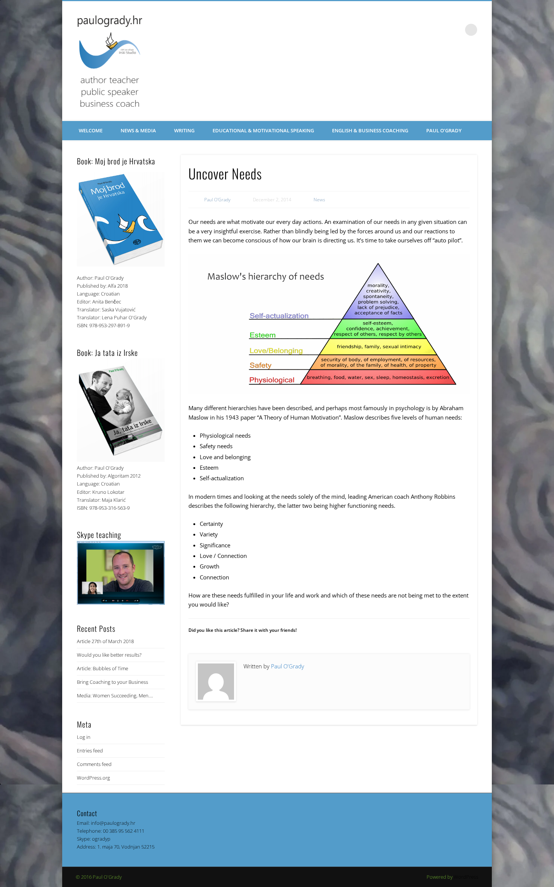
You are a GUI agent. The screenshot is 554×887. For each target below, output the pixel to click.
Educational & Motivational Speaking (263, 130)
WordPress (466, 876)
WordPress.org (93, 777)
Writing (184, 130)
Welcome (91, 130)
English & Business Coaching (370, 130)
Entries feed (90, 750)
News (319, 199)
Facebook (440, 30)
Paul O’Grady (444, 130)
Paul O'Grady (217, 199)
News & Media (138, 130)
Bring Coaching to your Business (112, 682)
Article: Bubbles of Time (102, 668)
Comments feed (94, 764)
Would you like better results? (109, 654)
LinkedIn (456, 30)
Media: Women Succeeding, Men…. (115, 695)
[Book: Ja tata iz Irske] (121, 460)
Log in (83, 737)
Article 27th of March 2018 (105, 641)
